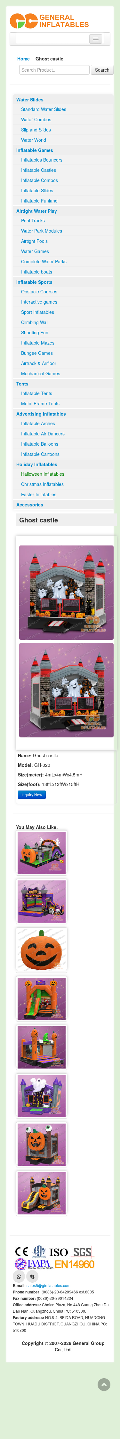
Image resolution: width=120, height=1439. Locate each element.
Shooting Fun (34, 332)
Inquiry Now (31, 794)
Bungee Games (37, 353)
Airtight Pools (34, 241)
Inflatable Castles (38, 170)
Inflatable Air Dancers (43, 433)
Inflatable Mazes (37, 342)
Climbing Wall (34, 322)
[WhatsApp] (19, 1276)
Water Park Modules (41, 230)
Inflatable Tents (36, 393)
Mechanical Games (40, 373)
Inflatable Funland (39, 200)
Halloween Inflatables (42, 474)
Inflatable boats (36, 271)
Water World (33, 140)
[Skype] (32, 1276)
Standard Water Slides (43, 109)
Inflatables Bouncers (41, 159)
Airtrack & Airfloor (38, 363)
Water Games (35, 251)
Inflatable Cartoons (40, 454)
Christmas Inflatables (42, 484)
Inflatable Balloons (39, 444)
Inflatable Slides (37, 190)
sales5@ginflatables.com (48, 1285)
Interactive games (39, 301)
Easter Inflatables (38, 494)
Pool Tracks (33, 220)
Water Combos (36, 119)
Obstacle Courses (39, 291)
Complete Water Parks (44, 261)
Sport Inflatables (37, 312)
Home (23, 58)
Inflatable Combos (39, 180)
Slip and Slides (36, 129)
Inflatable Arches (38, 423)
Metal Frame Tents (40, 403)
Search (102, 70)
